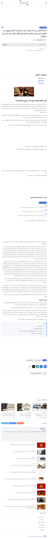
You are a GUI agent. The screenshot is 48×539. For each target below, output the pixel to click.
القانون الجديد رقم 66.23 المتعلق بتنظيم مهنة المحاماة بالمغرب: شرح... (25, 415)
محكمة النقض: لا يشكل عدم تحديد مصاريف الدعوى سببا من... (33, 211)
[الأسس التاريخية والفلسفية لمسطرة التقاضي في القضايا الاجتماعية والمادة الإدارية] (41, 500)
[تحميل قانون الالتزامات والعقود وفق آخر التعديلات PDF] (41, 493)
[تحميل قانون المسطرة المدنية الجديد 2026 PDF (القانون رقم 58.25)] (41, 445)
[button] (41, 366)
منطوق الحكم (41, 83)
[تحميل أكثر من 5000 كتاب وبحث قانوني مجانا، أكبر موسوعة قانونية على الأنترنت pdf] (41, 479)
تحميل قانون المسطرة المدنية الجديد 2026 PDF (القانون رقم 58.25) (23, 444)
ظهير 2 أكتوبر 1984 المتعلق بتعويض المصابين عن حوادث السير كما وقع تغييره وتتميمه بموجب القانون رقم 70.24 (20, 507)
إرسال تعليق (42, 428)
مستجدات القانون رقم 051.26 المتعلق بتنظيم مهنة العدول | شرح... (8, 415)
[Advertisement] (24, 17)
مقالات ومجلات (41, 525)
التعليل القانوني (41, 81)
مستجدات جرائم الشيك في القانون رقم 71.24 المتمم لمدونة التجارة (24, 465)
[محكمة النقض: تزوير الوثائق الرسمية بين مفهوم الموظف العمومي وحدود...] (40, 407)
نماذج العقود (42, 530)
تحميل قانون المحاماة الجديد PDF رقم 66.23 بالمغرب (26, 458)
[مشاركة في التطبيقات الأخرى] (29, 366)
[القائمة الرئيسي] (46, 3)
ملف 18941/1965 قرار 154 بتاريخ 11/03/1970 (35, 50)
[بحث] (2, 3)
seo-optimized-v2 (30, 360)
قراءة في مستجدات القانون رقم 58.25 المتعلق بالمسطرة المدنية (25, 451)
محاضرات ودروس (41, 522)
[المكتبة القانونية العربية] (24, 3)
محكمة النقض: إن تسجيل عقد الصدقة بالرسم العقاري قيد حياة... (32, 207)
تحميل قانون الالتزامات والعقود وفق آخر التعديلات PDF (26, 492)
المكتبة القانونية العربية (40, 40)
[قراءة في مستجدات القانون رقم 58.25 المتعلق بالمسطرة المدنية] (41, 452)
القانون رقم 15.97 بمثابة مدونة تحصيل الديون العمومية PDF (24, 486)
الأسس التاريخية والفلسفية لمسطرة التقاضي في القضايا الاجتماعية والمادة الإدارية (21, 499)
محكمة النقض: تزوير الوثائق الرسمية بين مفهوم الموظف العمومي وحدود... (41, 415)
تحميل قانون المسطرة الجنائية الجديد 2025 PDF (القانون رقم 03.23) (23, 472)
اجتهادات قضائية (43, 27)
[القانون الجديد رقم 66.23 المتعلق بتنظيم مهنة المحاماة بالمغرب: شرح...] (24, 407)
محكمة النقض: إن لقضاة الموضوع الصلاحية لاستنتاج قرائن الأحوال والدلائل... (30, 215)
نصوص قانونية (41, 527)
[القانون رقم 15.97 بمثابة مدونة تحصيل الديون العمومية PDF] (41, 486)
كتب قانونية (42, 520)
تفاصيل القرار (41, 78)
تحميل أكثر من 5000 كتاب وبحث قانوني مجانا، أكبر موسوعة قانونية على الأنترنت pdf (20, 479)
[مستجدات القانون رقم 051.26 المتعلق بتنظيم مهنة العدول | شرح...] (8, 407)
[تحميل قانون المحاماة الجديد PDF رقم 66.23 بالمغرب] (41, 458)
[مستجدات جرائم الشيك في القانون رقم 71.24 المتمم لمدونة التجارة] (41, 465)
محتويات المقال (41, 48)
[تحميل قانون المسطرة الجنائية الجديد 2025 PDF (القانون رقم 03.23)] (41, 472)
